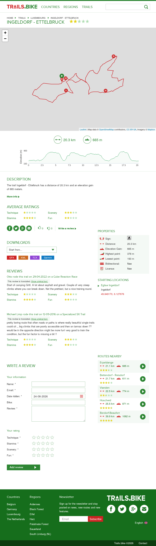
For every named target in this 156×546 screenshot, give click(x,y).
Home (10, 17)
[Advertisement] (123, 201)
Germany (12, 509)
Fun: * (10, 455)
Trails (87, 7)
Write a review (66, 228)
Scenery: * (12, 449)
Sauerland (35, 529)
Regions (71, 7)
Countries (50, 7)
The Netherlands (16, 519)
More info (12, 196)
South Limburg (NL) (40, 534)
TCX (35, 257)
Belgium (11, 504)
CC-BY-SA (131, 129)
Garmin (48, 257)
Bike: (10, 402)
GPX (11, 257)
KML (23, 257)
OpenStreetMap (106, 129)
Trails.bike (22, 7)
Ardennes (35, 504)
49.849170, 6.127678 (112, 294)
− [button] (5, 38)
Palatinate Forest (39, 524)
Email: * (11, 390)
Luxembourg (38, 17)
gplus (133, 509)
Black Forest (37, 509)
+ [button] (5, 32)
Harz (32, 519)
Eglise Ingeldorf (110, 285)
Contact (143, 543)
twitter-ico (16, 228)
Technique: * (14, 437)
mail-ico (29, 228)
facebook (111, 509)
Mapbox (151, 129)
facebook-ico (9, 228)
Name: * (11, 384)
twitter (122, 509)
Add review (16, 467)
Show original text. (39, 281)
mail (144, 509)
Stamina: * (12, 443)
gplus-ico (22, 228)
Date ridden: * (14, 396)
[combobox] (32, 250)
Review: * (12, 408)
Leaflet (83, 129)
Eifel (32, 514)
